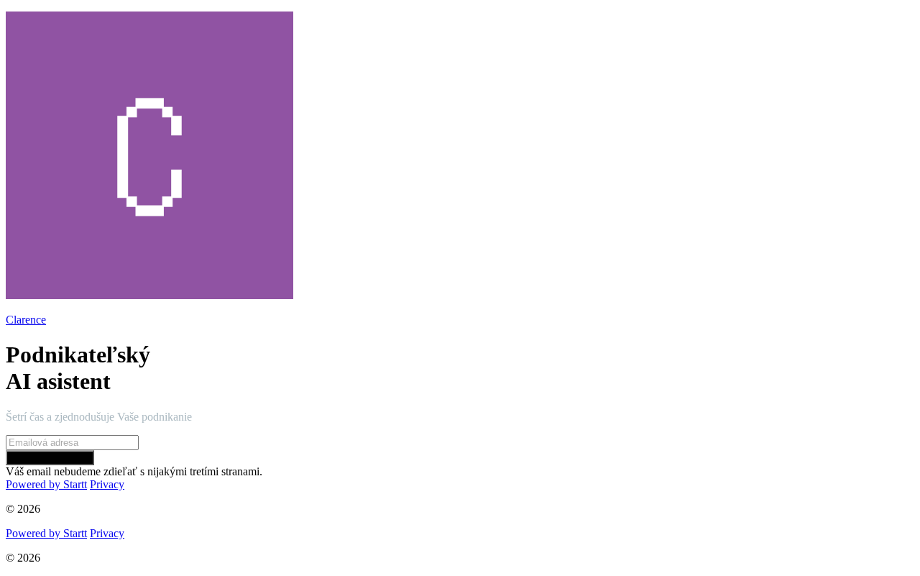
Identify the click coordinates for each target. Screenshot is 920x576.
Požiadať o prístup (50, 457)
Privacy (107, 484)
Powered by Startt (46, 484)
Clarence (26, 320)
